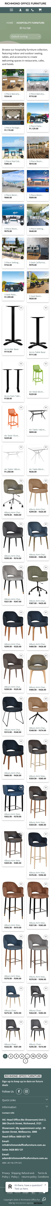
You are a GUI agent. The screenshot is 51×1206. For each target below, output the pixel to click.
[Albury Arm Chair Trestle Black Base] (38, 710)
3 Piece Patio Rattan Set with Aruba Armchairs (37, 126)
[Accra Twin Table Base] (13, 377)
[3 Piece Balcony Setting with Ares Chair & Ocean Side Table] (13, 80)
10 (33, 1056)
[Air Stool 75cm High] (13, 419)
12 (44, 1056)
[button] (11, 10)
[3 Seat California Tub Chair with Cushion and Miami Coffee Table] (38, 249)
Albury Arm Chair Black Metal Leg (12, 556)
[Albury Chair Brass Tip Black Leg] (38, 1030)
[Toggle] (47, 1100)
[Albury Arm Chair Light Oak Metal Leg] (13, 625)
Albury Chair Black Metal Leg (36, 1010)
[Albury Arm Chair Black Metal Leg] (13, 537)
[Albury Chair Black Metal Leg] (38, 997)
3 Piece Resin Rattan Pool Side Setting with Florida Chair (37, 195)
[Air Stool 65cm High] (38, 375)
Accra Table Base (37, 352)
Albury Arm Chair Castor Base (37, 601)
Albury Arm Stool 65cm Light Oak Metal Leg (37, 822)
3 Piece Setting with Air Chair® (36, 228)
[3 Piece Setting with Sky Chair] (13, 249)
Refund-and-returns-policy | (29, 1177)
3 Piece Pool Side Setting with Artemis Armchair (12, 161)
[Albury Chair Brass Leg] (13, 1030)
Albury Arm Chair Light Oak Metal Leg (12, 644)
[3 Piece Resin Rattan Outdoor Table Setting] (38, 148)
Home (10, 22)
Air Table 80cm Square (36, 469)
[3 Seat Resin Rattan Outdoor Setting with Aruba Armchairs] (38, 282)
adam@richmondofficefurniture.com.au (25, 1158)
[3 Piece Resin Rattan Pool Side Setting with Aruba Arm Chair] (13, 181)
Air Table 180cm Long (12, 469)
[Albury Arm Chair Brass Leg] (38, 536)
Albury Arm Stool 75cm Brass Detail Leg (12, 925)
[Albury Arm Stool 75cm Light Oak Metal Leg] (13, 953)
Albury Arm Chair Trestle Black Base (37, 728)
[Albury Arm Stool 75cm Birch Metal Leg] (38, 850)
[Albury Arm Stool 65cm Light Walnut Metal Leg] (13, 844)
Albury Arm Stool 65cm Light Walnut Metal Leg (12, 860)
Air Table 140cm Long (36, 429)
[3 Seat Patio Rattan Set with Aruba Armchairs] (13, 281)
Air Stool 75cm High (11, 435)
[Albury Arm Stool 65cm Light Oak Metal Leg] (38, 802)
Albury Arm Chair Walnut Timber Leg (12, 773)
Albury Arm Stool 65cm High (12, 814)
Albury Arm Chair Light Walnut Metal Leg (12, 687)
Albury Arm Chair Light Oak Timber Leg (37, 644)
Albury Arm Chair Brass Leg (37, 554)
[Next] (25, 1061)
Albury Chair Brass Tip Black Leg (36, 1044)
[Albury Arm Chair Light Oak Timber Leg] (38, 625)
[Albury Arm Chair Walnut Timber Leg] (13, 754)
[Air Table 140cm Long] (38, 416)
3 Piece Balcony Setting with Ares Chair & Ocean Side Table (12, 94)
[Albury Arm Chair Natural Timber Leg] (38, 668)
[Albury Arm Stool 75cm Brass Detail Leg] (13, 901)
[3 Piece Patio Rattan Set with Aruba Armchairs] (38, 113)
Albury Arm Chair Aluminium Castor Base (13, 512)
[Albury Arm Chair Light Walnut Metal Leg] (13, 668)
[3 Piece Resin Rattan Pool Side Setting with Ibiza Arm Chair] (13, 215)
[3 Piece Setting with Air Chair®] (38, 215)
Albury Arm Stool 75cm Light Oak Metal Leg (12, 976)
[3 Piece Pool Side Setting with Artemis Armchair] (13, 148)
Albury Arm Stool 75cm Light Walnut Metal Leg (37, 977)
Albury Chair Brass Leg (10, 1044)
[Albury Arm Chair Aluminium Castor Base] (13, 494)
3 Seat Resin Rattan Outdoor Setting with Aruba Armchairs (37, 296)
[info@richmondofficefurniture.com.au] (27, 10)
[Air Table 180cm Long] (13, 455)
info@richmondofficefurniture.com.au (24, 1145)
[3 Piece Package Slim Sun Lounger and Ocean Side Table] (13, 114)
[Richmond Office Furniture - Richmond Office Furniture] (25, 3)
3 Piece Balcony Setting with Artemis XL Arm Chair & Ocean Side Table (36, 94)
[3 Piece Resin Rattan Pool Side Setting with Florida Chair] (38, 181)
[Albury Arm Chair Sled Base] (13, 711)
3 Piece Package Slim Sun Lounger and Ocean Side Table (12, 127)
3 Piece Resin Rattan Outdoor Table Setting (36, 161)
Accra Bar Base (11, 349)
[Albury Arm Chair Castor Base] (38, 581)
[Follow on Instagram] (26, 1091)
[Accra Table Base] (38, 327)
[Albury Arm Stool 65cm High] (13, 798)
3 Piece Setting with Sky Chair (11, 262)
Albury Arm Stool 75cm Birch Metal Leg (37, 872)
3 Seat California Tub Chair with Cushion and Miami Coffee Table (37, 262)
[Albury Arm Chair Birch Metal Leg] (38, 492)
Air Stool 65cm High (36, 392)
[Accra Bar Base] (13, 325)
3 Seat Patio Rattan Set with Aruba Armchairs (12, 294)
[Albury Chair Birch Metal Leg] (13, 997)
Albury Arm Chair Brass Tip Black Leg (12, 599)
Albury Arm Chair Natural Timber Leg (37, 687)
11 (39, 1056)
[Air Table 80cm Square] (38, 455)
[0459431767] (32, 10)
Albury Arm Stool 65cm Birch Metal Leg (37, 776)
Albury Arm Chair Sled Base (12, 729)
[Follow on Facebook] (19, 1091)
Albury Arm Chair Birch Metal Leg (37, 509)
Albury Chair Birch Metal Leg (11, 1010)
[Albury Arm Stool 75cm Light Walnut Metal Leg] (38, 954)
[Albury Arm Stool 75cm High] (38, 900)
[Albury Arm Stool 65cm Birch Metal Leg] (38, 756)
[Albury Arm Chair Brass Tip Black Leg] (13, 580)
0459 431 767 (23, 1136)
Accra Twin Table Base (12, 396)
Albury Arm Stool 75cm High (37, 923)
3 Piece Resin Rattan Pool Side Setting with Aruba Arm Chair (12, 195)
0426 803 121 (16, 1149)
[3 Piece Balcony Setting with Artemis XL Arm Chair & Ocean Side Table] (38, 80)
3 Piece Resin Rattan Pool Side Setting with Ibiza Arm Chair (12, 228)
